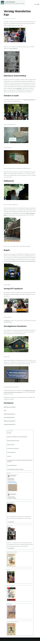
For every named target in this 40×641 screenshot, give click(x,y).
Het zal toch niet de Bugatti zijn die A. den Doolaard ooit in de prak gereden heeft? (20, 261)
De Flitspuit (9, 432)
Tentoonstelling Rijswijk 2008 (9, 417)
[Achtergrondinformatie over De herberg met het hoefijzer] (20, 560)
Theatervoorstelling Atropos (12, 465)
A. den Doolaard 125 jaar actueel (13, 448)
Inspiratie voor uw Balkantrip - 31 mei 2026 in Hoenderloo (17, 436)
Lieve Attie (9, 456)
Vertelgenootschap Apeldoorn (29, 99)
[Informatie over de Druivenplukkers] (20, 594)
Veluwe (5, 410)
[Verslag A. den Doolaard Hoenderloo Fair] (20, 306)
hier (11, 322)
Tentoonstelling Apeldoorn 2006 (9, 424)
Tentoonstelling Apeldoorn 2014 (9, 413)
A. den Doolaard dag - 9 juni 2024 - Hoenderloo (15, 469)
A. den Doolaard (9, 2)
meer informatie (11, 521)
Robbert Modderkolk (13, 48)
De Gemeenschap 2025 (11, 452)
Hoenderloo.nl (7, 320)
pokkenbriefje (18, 88)
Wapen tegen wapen (10, 444)
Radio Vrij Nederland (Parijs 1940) (13, 440)
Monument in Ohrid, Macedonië (9, 420)
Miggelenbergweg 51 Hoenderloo (10, 406)
